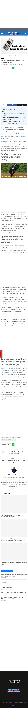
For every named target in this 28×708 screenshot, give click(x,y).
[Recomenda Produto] (14, 691)
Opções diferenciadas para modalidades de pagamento (14, 118)
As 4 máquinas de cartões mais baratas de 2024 (12, 581)
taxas (21, 141)
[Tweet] (22, 105)
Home (2, 55)
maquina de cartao (16, 437)
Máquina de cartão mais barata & (8, 704)
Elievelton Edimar (5, 64)
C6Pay (2, 58)
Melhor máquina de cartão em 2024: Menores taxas (13, 592)
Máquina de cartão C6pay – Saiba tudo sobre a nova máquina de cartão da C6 (13, 539)
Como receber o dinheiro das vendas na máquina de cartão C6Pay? (14, 122)
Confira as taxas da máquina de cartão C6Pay (13, 114)
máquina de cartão (6, 370)
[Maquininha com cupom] (14, 682)
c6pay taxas (8, 437)
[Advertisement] (14, 14)
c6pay (2, 437)
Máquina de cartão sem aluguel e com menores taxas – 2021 (12, 515)
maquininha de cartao (6, 439)
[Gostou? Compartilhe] (12, 105)
